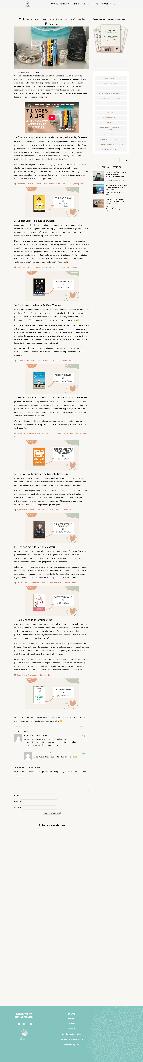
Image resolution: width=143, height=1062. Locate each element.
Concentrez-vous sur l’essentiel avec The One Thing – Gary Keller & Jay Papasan (50, 184)
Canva (86, 4)
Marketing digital (55, 970)
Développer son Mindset (110, 98)
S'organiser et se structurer (110, 139)
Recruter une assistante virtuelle (110, 128)
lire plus (51, 909)
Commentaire (20, 777)
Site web (17, 807)
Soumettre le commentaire (52, 813)
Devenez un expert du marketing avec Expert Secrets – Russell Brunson (47, 267)
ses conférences (42, 574)
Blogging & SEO (110, 83)
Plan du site (71, 1023)
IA (110, 108)
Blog (95, 4)
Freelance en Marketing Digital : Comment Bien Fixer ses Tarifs (115, 202)
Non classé (110, 123)
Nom (16, 795)
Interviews (110, 113)
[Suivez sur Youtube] (18, 1023)
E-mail (17, 801)
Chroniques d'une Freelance (111, 93)
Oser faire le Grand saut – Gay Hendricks (34, 675)
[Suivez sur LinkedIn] (30, 1023)
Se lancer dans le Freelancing (110, 144)
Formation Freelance (70, 4)
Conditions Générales (71, 1034)
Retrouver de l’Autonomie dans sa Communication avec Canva (52, 964)
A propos (106, 4)
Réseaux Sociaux (51, 887)
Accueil (54, 4)
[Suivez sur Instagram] (24, 1023)
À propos (71, 1018)
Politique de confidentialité (71, 1039)
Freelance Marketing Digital (111, 103)
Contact (71, 1029)
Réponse (85, 736)
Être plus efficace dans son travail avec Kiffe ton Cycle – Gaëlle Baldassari (47, 583)
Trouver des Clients (110, 149)
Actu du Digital (110, 78)
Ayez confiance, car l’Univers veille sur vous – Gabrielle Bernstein (44, 510)
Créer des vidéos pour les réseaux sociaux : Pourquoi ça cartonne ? (52, 880)
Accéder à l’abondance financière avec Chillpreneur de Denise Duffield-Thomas (50, 360)
